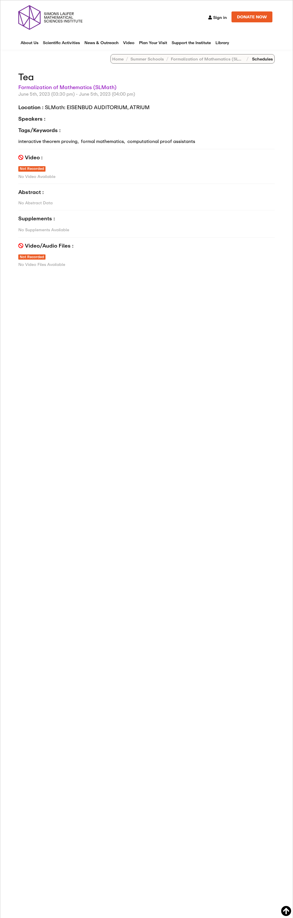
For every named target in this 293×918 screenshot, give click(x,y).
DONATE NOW (252, 17)
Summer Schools (147, 59)
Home (118, 59)
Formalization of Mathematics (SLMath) (211, 59)
